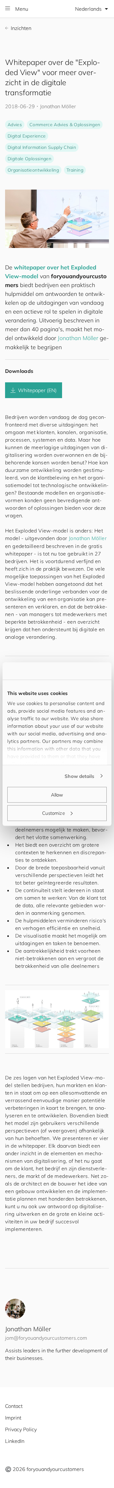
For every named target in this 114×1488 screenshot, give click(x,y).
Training (74, 170)
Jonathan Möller (78, 338)
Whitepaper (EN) (37, 390)
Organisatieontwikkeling (33, 170)
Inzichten (21, 28)
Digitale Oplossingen (29, 159)
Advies (15, 124)
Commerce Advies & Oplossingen (64, 124)
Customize (53, 813)
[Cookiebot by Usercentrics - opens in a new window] (80, 671)
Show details (79, 776)
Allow (57, 795)
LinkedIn (14, 1441)
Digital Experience (27, 136)
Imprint (13, 1417)
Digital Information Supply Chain (42, 147)
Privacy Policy (21, 1429)
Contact (13, 1406)
